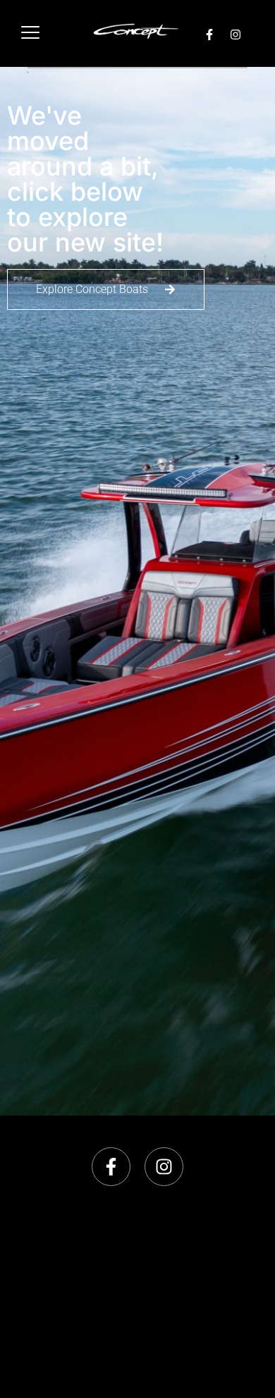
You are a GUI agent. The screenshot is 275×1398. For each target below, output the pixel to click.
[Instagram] (235, 34)
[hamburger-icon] (30, 33)
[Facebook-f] (209, 34)
